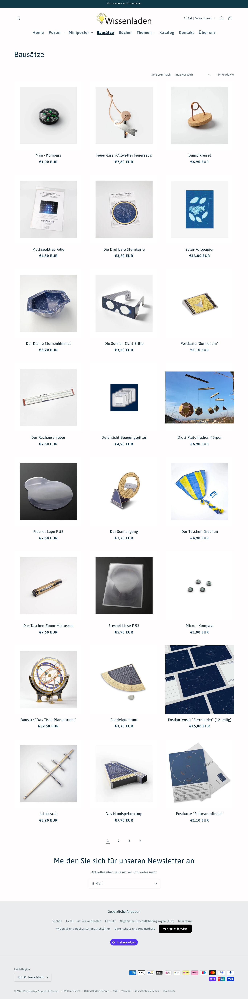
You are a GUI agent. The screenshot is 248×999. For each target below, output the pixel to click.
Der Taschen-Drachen (199, 531)
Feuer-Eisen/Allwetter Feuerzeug (124, 155)
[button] (18, 18)
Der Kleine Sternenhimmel (48, 343)
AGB (115, 991)
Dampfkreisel (199, 155)
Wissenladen (30, 991)
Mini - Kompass (48, 155)
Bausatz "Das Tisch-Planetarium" (48, 720)
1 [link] (108, 840)
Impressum (185, 921)
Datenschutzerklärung (96, 991)
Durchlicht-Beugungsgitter (123, 437)
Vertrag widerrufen (175, 928)
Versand (125, 991)
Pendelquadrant (123, 720)
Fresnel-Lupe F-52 (48, 531)
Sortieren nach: (161, 74)
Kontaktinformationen (147, 991)
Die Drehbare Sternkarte (124, 249)
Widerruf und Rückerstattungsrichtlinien (83, 928)
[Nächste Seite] (140, 840)
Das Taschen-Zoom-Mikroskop (48, 625)
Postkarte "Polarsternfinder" (199, 814)
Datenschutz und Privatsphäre (135, 928)
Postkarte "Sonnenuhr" (200, 343)
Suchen (57, 921)
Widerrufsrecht (72, 991)
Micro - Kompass (200, 625)
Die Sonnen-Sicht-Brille (124, 343)
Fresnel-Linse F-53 (124, 625)
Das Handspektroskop (124, 814)
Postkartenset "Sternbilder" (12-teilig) (199, 720)
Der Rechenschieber (48, 437)
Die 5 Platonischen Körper (200, 437)
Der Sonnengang (124, 531)
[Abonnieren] (155, 884)
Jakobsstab (48, 814)
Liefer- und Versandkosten (83, 921)
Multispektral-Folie (48, 249)
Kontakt (110, 921)
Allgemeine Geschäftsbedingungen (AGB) (146, 921)
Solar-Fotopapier (200, 249)
